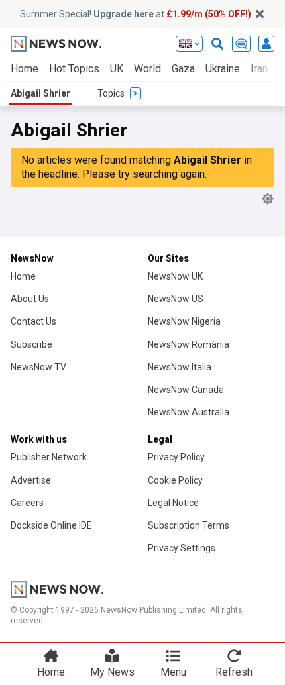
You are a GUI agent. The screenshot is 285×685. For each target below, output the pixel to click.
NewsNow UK (175, 276)
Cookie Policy (175, 480)
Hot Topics (74, 68)
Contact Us (33, 321)
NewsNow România (188, 344)
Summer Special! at (135, 14)
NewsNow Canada (186, 389)
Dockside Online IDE (51, 525)
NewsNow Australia (188, 412)
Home (24, 68)
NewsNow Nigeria (184, 321)
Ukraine (222, 68)
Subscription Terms (188, 525)
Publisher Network (49, 457)
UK (116, 68)
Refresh (234, 672)
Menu (173, 672)
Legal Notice (173, 503)
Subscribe (31, 344)
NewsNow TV (38, 367)
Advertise (31, 480)
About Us (30, 298)
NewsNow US (175, 298)
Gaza (183, 68)
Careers (27, 503)
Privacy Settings (181, 548)
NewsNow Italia (179, 367)
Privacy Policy (176, 457)
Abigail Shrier (40, 93)
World (147, 68)
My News (112, 672)
